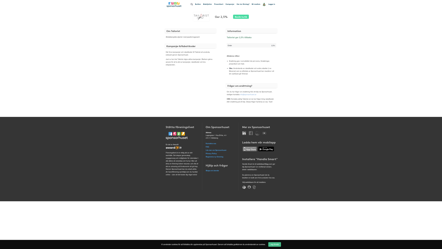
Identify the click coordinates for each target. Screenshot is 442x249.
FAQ (207, 147)
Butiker (198, 4)
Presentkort (218, 4)
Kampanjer (230, 4)
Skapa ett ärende (212, 170)
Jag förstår (274, 244)
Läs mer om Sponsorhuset (216, 150)
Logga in (271, 4)
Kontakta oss (211, 143)
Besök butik (241, 16)
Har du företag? (243, 4)
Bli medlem (256, 4)
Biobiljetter (207, 4)
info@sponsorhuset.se (248, 94)
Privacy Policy (211, 153)
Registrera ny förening (214, 157)
